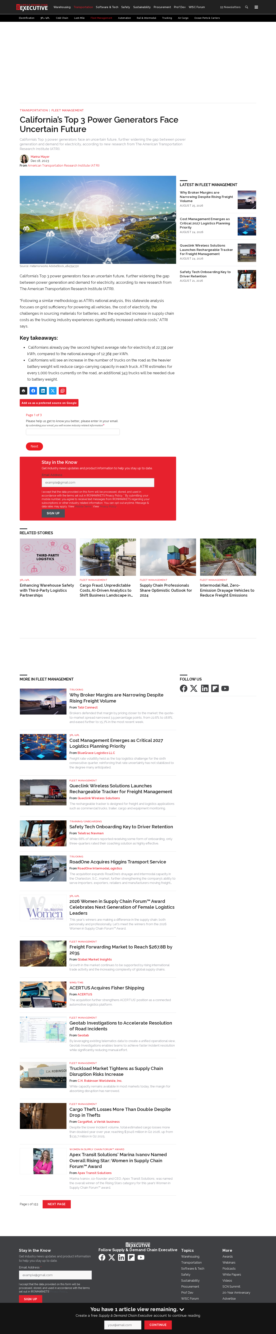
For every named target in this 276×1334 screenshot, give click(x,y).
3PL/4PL (25, 580)
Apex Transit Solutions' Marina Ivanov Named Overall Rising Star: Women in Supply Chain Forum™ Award (118, 1160)
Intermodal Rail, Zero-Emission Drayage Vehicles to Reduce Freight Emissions (227, 590)
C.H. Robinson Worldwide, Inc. (100, 1081)
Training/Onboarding (85, 821)
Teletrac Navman (91, 833)
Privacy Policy (108, 506)
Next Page (57, 1204)
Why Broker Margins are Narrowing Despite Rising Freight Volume (206, 196)
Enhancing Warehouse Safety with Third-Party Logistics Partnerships (47, 590)
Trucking (76, 689)
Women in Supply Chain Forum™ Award (96, 1149)
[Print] (23, 391)
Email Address (53, 475)
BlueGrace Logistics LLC (96, 753)
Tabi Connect (88, 707)
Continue (158, 1325)
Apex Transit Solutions (95, 1173)
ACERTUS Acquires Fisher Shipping (106, 988)
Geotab (83, 1035)
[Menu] (256, 7)
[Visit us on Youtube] (225, 688)
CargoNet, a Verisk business (99, 1121)
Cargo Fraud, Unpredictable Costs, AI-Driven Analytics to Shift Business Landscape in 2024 (105, 590)
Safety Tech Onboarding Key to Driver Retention (205, 274)
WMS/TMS (76, 982)
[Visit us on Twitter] (194, 688)
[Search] (246, 7)
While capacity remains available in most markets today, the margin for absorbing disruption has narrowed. (119, 1088)
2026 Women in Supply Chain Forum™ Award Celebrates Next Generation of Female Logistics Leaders (121, 907)
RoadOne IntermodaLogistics (100, 868)
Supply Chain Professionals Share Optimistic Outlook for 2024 (166, 590)
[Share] (33, 391)
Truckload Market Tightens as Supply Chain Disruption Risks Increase (116, 1071)
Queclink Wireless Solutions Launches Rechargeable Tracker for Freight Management (206, 249)
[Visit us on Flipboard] (215, 688)
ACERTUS (85, 994)
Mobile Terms (83, 506)
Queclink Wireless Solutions (99, 798)
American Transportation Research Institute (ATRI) (64, 165)
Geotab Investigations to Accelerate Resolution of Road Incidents (120, 1025)
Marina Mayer (40, 156)
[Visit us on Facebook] (183, 688)
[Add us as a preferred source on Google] (62, 391)
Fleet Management (67, 110)
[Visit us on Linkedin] (205, 688)
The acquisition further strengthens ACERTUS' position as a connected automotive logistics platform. (120, 1002)
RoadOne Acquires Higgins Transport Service (117, 862)
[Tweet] (53, 391)
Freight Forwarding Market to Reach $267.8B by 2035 (120, 949)
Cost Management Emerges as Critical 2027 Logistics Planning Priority (205, 223)
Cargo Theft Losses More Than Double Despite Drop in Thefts (120, 1112)
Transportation (34, 110)
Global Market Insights (95, 959)
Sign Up (53, 513)
